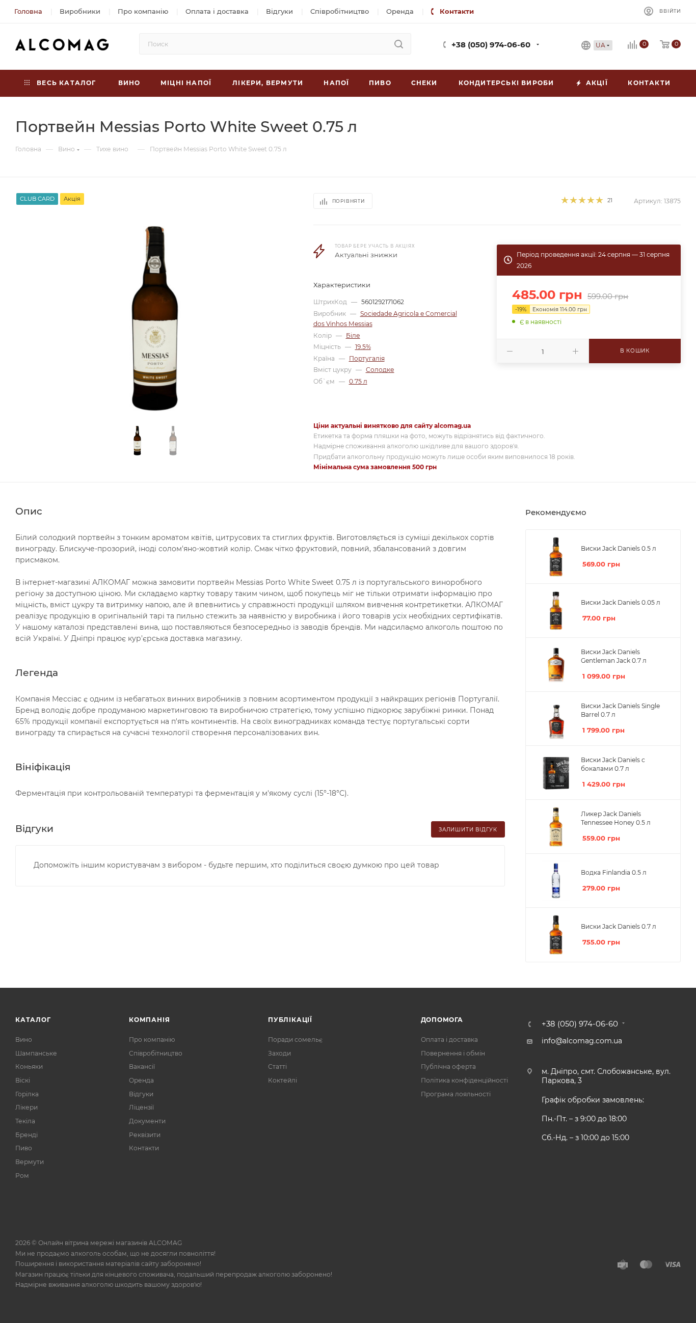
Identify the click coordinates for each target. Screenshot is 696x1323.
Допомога (442, 1019)
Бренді (26, 1135)
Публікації (290, 1019)
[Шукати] (398, 44)
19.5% (363, 346)
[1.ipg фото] (155, 319)
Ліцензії (141, 1107)
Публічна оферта (448, 1066)
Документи (147, 1121)
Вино (23, 1039)
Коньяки (29, 1066)
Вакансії (142, 1066)
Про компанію (152, 1039)
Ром (22, 1175)
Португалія (367, 358)
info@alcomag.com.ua (582, 1040)
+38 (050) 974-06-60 (490, 44)
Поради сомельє (295, 1039)
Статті (277, 1066)
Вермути (29, 1162)
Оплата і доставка (449, 1039)
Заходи (279, 1053)
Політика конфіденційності (464, 1080)
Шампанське (36, 1053)
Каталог (33, 1019)
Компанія (149, 1019)
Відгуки (141, 1094)
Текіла (25, 1121)
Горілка (27, 1094)
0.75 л (358, 381)
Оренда (141, 1080)
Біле (353, 335)
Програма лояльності (456, 1094)
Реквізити (144, 1135)
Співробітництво (155, 1053)
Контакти (144, 1148)
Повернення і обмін (453, 1053)
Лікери (26, 1107)
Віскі (22, 1080)
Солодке (380, 369)
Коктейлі (282, 1080)
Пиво (23, 1148)
